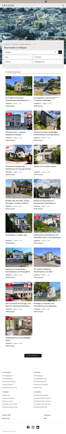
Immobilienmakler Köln (40, 407)
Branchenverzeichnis (8, 398)
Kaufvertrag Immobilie (9, 381)
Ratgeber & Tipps (7, 401)
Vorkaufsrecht (38, 387)
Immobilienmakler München (42, 404)
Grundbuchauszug (7, 378)
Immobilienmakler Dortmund (42, 398)
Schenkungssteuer (7, 384)
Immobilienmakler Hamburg (42, 401)
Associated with (40, 1)
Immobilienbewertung (40, 378)
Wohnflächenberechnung (9, 387)
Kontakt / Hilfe (6, 415)
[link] (19, 99)
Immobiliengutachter (40, 381)
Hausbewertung (38, 375)
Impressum (47, 415)
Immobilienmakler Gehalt (9, 404)
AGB (45, 418)
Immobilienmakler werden (10, 407)
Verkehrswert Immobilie (41, 384)
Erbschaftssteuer (7, 375)
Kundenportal (6, 395)
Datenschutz (6, 418)
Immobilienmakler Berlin (41, 395)
